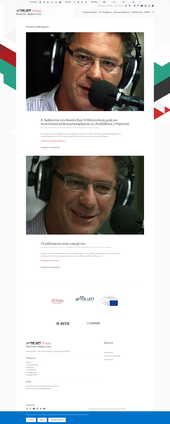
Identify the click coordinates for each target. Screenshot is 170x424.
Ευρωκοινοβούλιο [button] (122, 12)
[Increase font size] (116, 2)
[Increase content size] (106, 2)
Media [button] (147, 12)
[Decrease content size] (101, 2)
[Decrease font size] (111, 2)
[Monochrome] (44, 2)
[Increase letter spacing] (135, 2)
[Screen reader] (82, 2)
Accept (31, 420)
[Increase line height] (125, 2)
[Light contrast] (52, 2)
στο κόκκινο (54, 260)
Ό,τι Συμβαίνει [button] (105, 12)
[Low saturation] (56, 2)
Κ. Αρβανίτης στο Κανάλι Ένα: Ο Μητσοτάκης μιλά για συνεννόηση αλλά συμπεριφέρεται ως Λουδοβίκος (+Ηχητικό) (85, 122)
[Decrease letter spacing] (130, 2)
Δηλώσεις (98, 247)
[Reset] (140, 2)
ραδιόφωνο (61, 141)
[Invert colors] (40, 2)
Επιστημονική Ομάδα (105, 6)
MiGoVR (123, 409)
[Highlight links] (74, 2)
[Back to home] (29, 12)
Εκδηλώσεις (137, 12)
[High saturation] (60, 2)
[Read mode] (86, 2)
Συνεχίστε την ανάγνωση (50, 147)
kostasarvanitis (57, 127)
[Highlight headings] (78, 2)
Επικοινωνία (119, 6)
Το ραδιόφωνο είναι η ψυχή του (63, 243)
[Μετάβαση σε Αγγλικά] (126, 5)
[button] (153, 12)
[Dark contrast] (48, 2)
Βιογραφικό (108, 352)
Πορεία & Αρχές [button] (90, 12)
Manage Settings (57, 420)
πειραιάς (52, 141)
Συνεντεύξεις (94, 127)
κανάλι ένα (45, 141)
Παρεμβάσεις (106, 247)
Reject (42, 420)
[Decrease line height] (121, 2)
